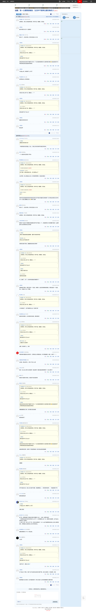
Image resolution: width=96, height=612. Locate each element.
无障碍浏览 (12, 1)
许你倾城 (20, 423)
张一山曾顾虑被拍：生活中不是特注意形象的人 (37, 10)
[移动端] (60, 1)
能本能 (21, 192)
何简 (20, 375)
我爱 (20, 152)
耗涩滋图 (20, 468)
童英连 (20, 205)
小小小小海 (21, 493)
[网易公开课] (64, 1)
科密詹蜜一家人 (22, 19)
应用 (7, 1)
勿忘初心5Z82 (21, 501)
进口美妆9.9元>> (76, 5)
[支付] (72, 1)
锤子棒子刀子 (21, 515)
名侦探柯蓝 (22, 170)
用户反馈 (83, 598)
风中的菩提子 (21, 352)
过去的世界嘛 (21, 220)
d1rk (21, 51)
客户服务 (50, 607)
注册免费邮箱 (85, 1)
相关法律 (54, 607)
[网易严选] (68, 1)
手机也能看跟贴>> (56, 16)
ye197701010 (21, 138)
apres (20, 415)
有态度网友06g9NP (22, 314)
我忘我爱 (21, 238)
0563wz (20, 455)
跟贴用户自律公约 (49, 16)
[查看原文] (56, 10)
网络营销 (58, 607)
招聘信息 (46, 607)
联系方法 (43, 607)
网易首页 (4, 1)
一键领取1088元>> (75, 7)
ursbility (20, 367)
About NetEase (34, 607)
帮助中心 (62, 607)
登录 (80, 1)
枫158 (20, 537)
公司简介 (39, 607)
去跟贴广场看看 (25, 14)
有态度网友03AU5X (22, 529)
